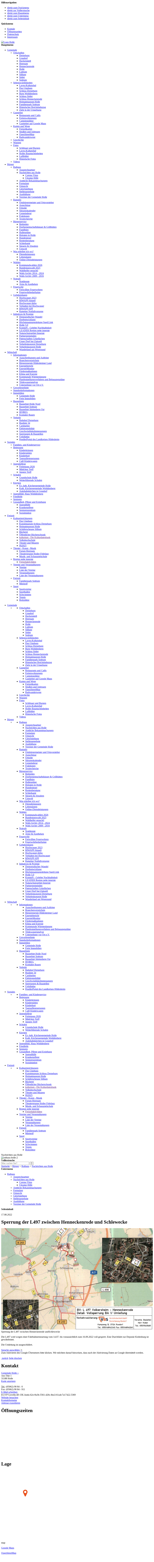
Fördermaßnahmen (28, 371)
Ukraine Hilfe (31, 178)
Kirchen (17, 483)
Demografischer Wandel (30, 317)
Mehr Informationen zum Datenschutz (19, 1355)
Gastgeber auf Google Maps (32, 123)
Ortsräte (23, 208)
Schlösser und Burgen (29, 148)
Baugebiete (18, 401)
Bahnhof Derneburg (28, 420)
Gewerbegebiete (21, 387)
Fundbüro (24, 229)
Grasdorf (23, 58)
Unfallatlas (24, 436)
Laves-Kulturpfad (27, 85)
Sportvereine (25, 589)
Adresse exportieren (10, 1403)
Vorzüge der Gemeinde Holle (33, 197)
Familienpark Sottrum (29, 104)
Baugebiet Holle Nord (29, 404)
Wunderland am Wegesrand (32, 349)
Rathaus (17, 167)
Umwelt (23, 248)
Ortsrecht (23, 186)
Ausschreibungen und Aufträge (34, 357)
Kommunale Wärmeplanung (32, 376)
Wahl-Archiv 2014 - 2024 (31, 273)
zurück (5, 1358)
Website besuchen (9, 1397)
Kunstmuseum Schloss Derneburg (35, 523)
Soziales (11, 442)
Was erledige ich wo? (23, 251)
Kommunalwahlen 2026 (30, 265)
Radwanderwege (27, 137)
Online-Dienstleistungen (30, 259)
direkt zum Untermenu (18, 16)
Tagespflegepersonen (29, 458)
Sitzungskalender (27, 210)
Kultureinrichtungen (22, 518)
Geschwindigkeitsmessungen (33, 431)
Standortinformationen (23, 390)
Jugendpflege (19, 464)
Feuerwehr (18, 287)
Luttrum (23, 71)
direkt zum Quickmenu (18, 7)
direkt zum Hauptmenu (18, 13)
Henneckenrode (26, 66)
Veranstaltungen (26, 572)
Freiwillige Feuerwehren (31, 289)
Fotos (15, 145)
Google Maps (7, 1548)
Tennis (22, 597)
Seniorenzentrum (27, 510)
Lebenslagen (25, 257)
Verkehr (17, 417)
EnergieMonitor (26, 368)
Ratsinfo (17, 199)
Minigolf (23, 583)
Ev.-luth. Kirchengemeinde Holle (35, 485)
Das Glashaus (25, 88)
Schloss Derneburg (28, 91)
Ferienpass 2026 (27, 466)
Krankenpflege (26, 507)
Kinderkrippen (26, 450)
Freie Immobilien (27, 398)
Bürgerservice (19, 221)
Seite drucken (15, 1358)
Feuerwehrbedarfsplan (29, 292)
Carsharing (24, 425)
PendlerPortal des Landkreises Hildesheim (39, 439)
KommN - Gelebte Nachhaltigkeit (35, 327)
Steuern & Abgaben (28, 246)
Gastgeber (18, 112)
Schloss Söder (26, 96)
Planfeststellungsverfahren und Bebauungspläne (42, 379)
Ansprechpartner (27, 170)
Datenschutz (13, 34)
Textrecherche (26, 219)
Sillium (22, 74)
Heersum (23, 63)
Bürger (10, 164)
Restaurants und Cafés (29, 115)
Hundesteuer (25, 238)
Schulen (17, 474)
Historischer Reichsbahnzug (32, 107)
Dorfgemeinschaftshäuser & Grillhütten (38, 227)
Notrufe (17, 278)
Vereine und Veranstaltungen (26, 564)
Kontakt (11, 29)
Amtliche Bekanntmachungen (33, 180)
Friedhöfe (17, 496)
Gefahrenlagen (20, 295)
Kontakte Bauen (27, 415)
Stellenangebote (26, 191)
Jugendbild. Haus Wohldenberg (28, 494)
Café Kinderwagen (28, 461)
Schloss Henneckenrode (30, 99)
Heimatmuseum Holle (29, 101)
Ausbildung (24, 194)
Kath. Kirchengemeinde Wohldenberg (37, 488)
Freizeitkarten (25, 129)
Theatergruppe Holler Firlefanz (34, 553)
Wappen (17, 142)
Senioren (17, 499)
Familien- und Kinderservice (26, 445)
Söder (22, 77)
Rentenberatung (26, 240)
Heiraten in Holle (27, 235)
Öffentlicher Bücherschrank (32, 534)
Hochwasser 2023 (27, 297)
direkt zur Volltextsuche (18, 10)
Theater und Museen (29, 543)
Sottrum (23, 80)
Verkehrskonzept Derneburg (32, 344)
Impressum (12, 37)
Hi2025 (22, 545)
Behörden (24, 224)
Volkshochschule (27, 540)
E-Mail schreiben (9, 1392)
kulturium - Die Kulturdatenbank (34, 537)
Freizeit (10, 515)
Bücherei (23, 532)
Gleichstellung (26, 189)
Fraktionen (24, 216)
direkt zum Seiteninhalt (18, 18)
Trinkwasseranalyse (28, 382)
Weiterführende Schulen (30, 480)
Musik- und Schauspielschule (33, 556)
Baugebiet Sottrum (28, 406)
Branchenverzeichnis (29, 360)
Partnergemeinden (27, 336)
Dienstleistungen (27, 254)
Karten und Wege (21, 126)
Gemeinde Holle (27, 396)
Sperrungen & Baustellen (31, 434)
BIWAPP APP (26, 308)
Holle (22, 69)
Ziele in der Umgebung (30, 110)
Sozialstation (25, 513)
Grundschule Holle (28, 477)
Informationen (20, 355)
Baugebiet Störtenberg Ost (31, 409)
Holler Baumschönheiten (31, 153)
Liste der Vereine (27, 570)
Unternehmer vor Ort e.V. (31, 385)
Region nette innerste (23, 559)
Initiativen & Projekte (23, 314)
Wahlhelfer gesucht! (28, 270)
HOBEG (23, 412)
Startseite (5, 1166)
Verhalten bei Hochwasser (31, 306)
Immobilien (18, 393)
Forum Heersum (27, 551)
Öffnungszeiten (14, 31)
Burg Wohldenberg (28, 93)
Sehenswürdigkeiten (22, 82)
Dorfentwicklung (27, 319)
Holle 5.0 (23, 325)
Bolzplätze (24, 600)
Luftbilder (24, 156)
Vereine (22, 567)
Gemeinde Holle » (10, 1373)
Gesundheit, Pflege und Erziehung (29, 502)
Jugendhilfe (24, 504)
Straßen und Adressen (29, 131)
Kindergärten (25, 453)
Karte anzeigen (8, 1381)
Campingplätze (26, 121)
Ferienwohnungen (28, 118)
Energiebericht (26, 366)
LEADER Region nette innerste (34, 330)
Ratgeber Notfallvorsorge (31, 311)
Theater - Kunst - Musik (24, 548)
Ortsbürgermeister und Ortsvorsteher (36, 202)
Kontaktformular (9, 1400)
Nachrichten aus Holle (29, 172)
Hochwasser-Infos (28, 303)
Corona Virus (31, 175)
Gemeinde (12, 50)
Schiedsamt (24, 243)
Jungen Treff (25, 472)
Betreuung (18, 447)
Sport (15, 586)
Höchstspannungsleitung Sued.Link (36, 322)
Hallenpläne (25, 232)
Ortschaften (18, 52)
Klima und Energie (28, 374)
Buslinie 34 (24, 423)
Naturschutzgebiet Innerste (32, 333)
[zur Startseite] (8, 42)
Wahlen (16, 262)
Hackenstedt (25, 61)
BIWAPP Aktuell (27, 300)
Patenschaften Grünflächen (32, 338)
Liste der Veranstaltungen (31, 575)
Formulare (24, 183)
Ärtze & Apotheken (28, 284)
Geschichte (18, 140)
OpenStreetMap (26, 134)
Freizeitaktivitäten (27, 562)
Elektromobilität (26, 428)
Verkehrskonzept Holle (30, 346)
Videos (16, 161)
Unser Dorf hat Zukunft (30, 341)
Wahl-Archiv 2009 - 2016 (31, 276)
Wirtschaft (12, 352)
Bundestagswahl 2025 (29, 268)
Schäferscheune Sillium (30, 529)
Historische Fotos (27, 159)
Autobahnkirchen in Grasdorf (33, 491)
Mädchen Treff (26, 469)
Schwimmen (25, 594)
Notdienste (24, 281)
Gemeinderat (25, 213)
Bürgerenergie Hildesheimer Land (35, 363)
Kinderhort (24, 455)
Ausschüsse (24, 205)
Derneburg (24, 55)
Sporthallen (24, 592)
